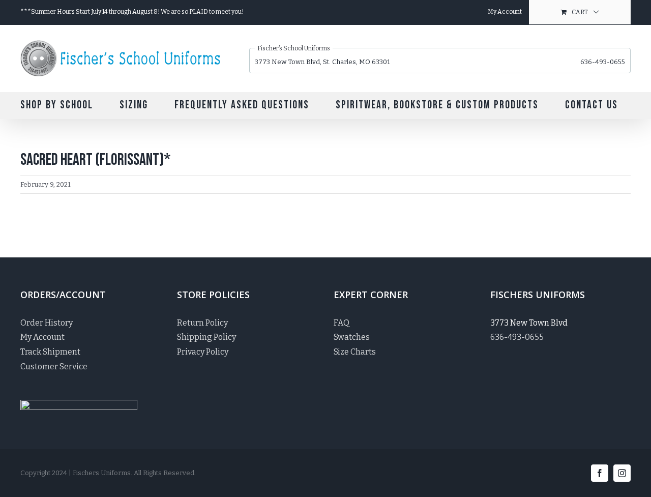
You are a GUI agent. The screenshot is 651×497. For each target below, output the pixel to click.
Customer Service (53, 366)
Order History (46, 323)
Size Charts (355, 352)
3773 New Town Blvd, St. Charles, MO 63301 (322, 62)
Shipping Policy (206, 337)
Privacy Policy (202, 352)
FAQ (341, 323)
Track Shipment (50, 352)
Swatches (352, 337)
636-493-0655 (602, 62)
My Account (42, 337)
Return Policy (202, 323)
